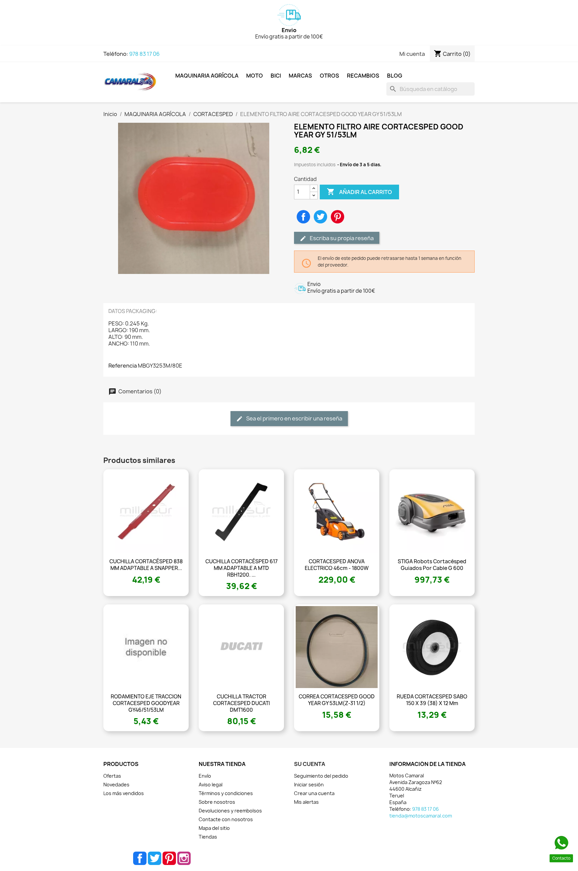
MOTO (254, 75)
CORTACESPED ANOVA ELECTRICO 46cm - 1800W (337, 565)
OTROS (329, 75)
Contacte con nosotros (226, 819)
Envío (205, 776)
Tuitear (320, 216)
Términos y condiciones (226, 793)
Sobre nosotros (217, 802)
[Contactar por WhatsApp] (561, 843)
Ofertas (112, 776)
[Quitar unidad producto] (314, 195)
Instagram (184, 858)
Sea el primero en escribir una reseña (293, 418)
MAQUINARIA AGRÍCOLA (206, 75)
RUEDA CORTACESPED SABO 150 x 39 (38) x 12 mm (432, 700)
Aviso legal (210, 784)
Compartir (303, 216)
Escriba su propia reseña (341, 238)
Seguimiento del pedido (321, 776)
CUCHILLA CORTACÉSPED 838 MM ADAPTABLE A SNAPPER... (146, 565)
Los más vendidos (123, 793)
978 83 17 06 (144, 54)
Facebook (140, 858)
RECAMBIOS (363, 75)
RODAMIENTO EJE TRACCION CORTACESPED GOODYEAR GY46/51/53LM (146, 703)
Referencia (122, 365)
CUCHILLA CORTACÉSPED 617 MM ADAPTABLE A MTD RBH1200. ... (241, 568)
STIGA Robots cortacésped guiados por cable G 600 (432, 565)
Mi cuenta (412, 54)
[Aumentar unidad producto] (314, 188)
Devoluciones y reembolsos (230, 810)
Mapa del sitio (214, 828)
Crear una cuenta (314, 793)
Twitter (154, 858)
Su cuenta (309, 764)
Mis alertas (306, 802)
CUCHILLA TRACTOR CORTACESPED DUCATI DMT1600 (241, 703)
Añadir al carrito (359, 192)
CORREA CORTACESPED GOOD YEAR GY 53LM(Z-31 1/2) (337, 700)
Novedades (116, 784)
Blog (394, 75)
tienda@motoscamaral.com (420, 815)
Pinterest (337, 216)
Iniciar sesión (309, 784)
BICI (276, 75)
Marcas (300, 75)
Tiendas (208, 837)
